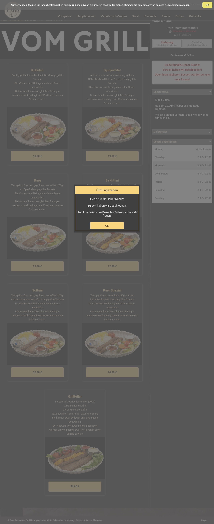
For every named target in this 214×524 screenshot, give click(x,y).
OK (107, 225)
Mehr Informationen (179, 5)
